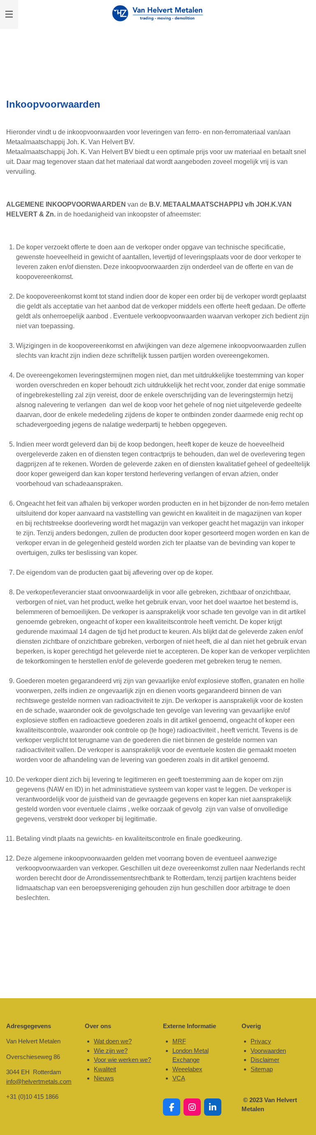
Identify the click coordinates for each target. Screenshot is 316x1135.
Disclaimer (265, 1059)
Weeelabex (187, 1069)
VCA (178, 1078)
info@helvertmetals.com (39, 1081)
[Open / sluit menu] (9, 14)
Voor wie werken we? (122, 1059)
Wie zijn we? (111, 1050)
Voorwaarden (268, 1050)
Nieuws (104, 1078)
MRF (179, 1041)
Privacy (261, 1041)
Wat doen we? (113, 1041)
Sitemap (262, 1069)
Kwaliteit (105, 1069)
